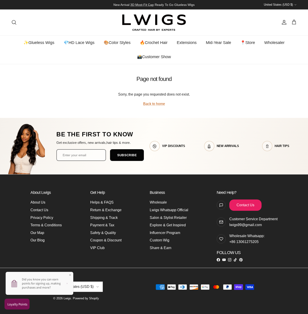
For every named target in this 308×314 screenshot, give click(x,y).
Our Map (37, 233)
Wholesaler (274, 42)
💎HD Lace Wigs (79, 42)
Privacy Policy (41, 218)
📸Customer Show (154, 57)
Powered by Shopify (86, 298)
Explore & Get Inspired (168, 225)
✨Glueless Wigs (38, 42)
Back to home (154, 104)
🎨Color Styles (117, 42)
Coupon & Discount (106, 240)
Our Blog (37, 240)
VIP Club (97, 248)
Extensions (187, 42)
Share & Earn (160, 248)
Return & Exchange (106, 210)
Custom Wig (159, 240)
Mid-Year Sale (218, 42)
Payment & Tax (102, 225)
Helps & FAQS (102, 202)
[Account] (283, 22)
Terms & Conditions (46, 225)
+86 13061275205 (244, 242)
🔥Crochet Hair (154, 42)
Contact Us (39, 210)
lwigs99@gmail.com (245, 225)
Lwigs (67, 298)
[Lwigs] (154, 22)
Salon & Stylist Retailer (168, 218)
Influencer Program (165, 233)
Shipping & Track (104, 218)
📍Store (247, 42)
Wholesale (158, 202)
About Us (37, 202)
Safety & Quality (103, 233)
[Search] (14, 22)
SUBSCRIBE (127, 155)
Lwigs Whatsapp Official (169, 210)
